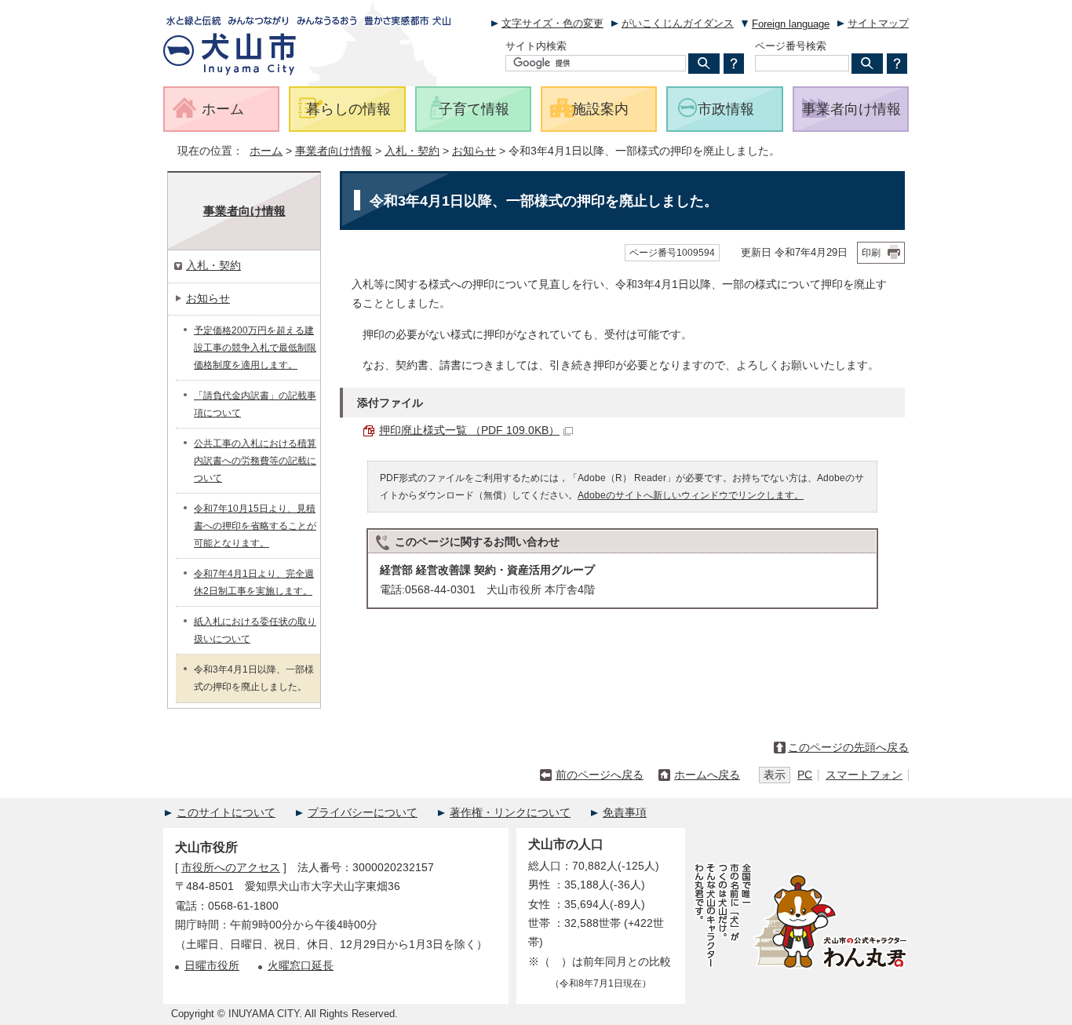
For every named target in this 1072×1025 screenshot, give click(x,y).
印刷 (871, 252)
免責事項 (625, 813)
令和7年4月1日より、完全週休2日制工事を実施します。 (254, 582)
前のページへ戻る (600, 775)
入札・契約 (412, 151)
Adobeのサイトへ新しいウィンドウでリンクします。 (691, 495)
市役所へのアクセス (230, 868)
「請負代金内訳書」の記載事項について (255, 404)
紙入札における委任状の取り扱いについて (255, 630)
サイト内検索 (536, 46)
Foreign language (791, 24)
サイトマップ (878, 23)
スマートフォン (864, 775)
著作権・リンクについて (510, 813)
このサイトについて (226, 813)
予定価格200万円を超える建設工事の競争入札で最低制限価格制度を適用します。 (255, 347)
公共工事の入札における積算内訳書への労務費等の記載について (255, 460)
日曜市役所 (211, 966)
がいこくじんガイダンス (678, 23)
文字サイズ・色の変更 (552, 23)
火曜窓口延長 (301, 966)
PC (804, 775)
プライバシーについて (362, 813)
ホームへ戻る (707, 775)
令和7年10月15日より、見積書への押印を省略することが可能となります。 (255, 526)
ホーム (266, 151)
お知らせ (474, 151)
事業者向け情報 (333, 151)
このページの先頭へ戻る (848, 747)
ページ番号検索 (790, 46)
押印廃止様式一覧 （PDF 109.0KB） (469, 430)
